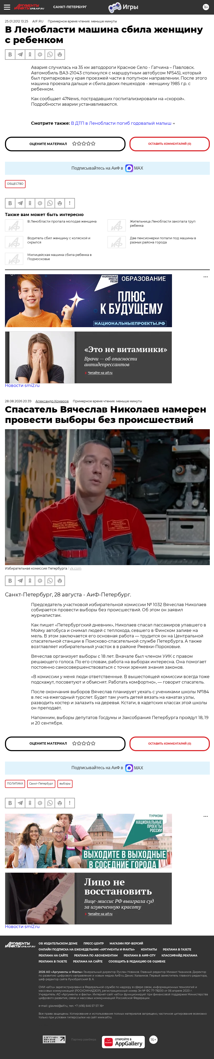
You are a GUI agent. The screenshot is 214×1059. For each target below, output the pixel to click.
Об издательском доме (58, 943)
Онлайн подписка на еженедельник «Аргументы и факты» (87, 949)
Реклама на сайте (53, 955)
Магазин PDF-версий (126, 943)
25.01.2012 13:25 (16, 21)
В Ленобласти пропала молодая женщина (62, 221)
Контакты (149, 949)
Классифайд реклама (179, 955)
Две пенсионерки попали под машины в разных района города (163, 240)
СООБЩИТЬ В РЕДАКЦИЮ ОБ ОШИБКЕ (137, 961)
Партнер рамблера (83, 1039)
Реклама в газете (177, 949)
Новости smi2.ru (22, 385)
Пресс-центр (94, 943)
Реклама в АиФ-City (140, 955)
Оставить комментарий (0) (169, 144)
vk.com (75, 568)
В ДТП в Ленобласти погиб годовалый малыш (121, 123)
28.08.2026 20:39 (18, 401)
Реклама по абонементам (96, 955)
